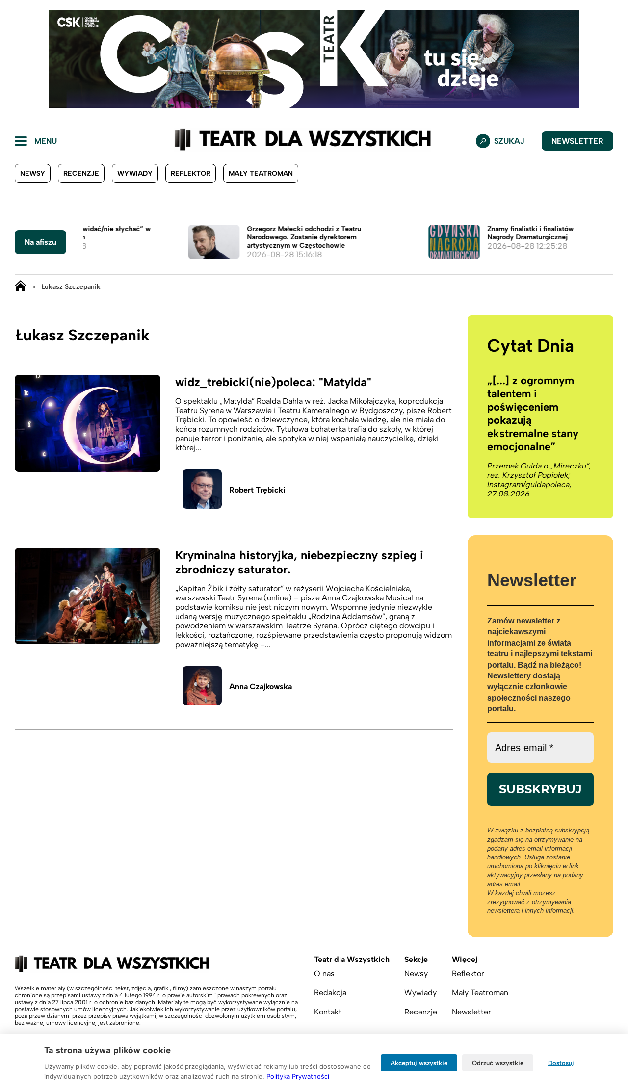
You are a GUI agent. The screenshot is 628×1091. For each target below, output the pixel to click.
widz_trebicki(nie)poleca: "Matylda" (273, 382)
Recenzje (81, 173)
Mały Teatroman (261, 173)
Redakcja (330, 992)
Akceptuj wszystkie (419, 1062)
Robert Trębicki (257, 489)
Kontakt (327, 1011)
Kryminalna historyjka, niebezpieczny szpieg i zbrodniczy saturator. (299, 562)
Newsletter (577, 141)
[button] (15, 59)
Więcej (464, 959)
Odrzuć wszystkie (497, 1062)
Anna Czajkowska (260, 686)
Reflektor (190, 173)
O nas (324, 973)
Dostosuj (561, 1062)
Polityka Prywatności (297, 1076)
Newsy (32, 173)
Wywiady (135, 173)
